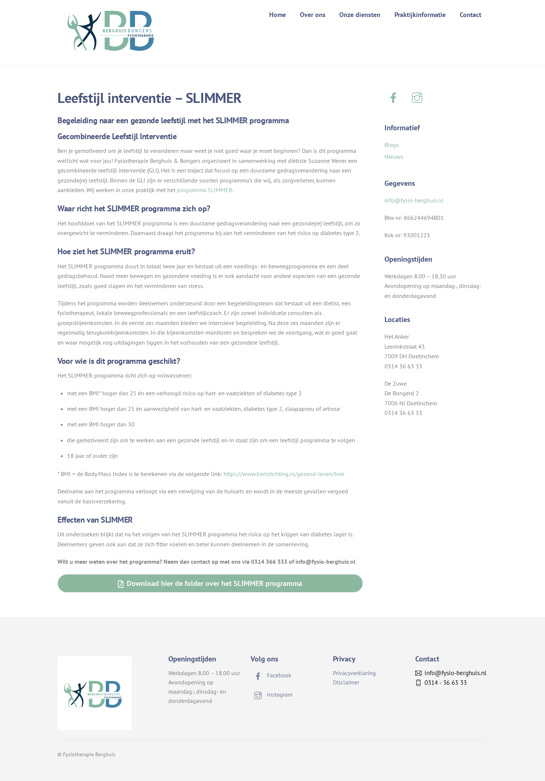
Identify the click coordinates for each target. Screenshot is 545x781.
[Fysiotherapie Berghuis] (113, 48)
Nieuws (393, 156)
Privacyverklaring (354, 673)
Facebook (278, 675)
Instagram (279, 694)
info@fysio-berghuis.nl (413, 200)
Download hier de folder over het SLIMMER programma (214, 583)
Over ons (313, 14)
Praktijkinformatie (420, 14)
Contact (470, 14)
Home (277, 14)
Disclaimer (346, 682)
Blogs (391, 144)
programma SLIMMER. (205, 190)
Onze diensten (359, 14)
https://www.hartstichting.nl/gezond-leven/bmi (284, 473)
